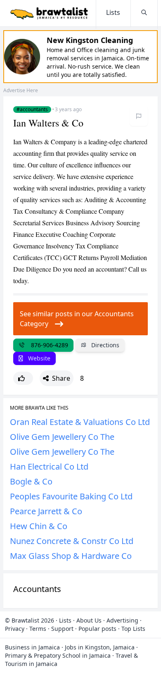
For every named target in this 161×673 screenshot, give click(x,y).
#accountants (32, 109)
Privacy (14, 628)
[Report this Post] (139, 116)
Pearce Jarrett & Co (46, 511)
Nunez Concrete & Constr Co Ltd (71, 541)
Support (62, 628)
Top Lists (133, 628)
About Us (89, 620)
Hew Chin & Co (38, 526)
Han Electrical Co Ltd (49, 466)
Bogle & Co (31, 481)
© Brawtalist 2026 (29, 620)
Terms (37, 628)
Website (38, 358)
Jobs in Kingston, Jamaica (100, 647)
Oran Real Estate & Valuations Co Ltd (80, 421)
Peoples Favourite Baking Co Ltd (71, 496)
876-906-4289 (48, 345)
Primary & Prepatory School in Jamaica (58, 655)
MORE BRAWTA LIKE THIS (39, 408)
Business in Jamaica (32, 647)
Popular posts (97, 628)
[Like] (23, 378)
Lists (65, 620)
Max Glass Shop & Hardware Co (71, 555)
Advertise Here (20, 90)
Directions (104, 345)
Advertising (122, 620)
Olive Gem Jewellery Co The (62, 436)
